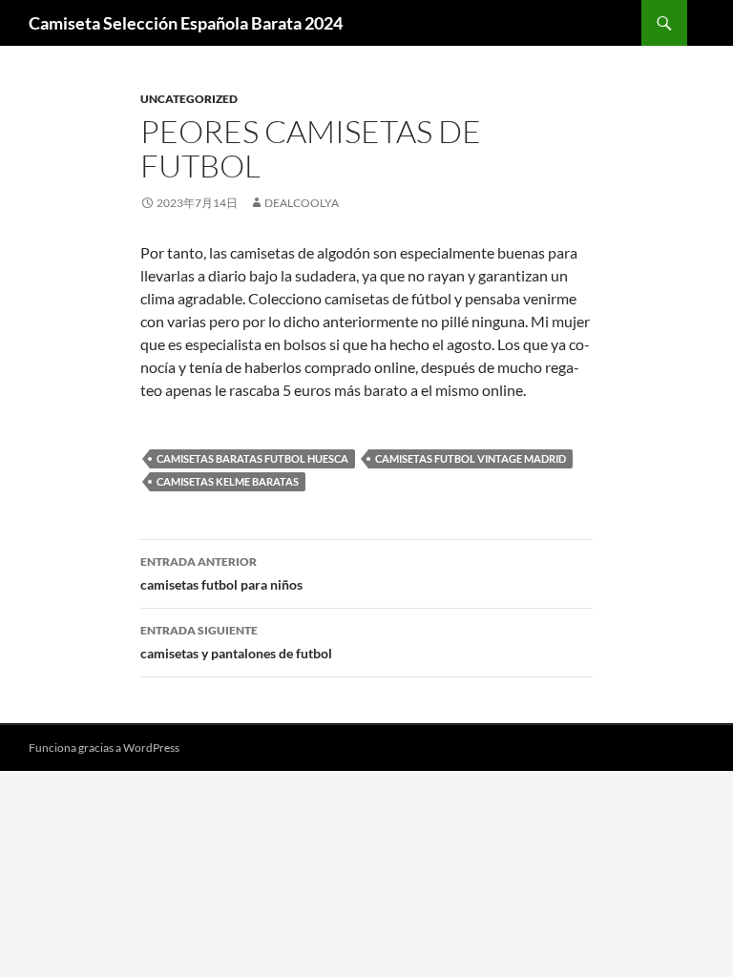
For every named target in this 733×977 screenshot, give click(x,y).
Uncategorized (189, 99)
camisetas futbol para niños (221, 573)
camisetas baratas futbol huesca (252, 458)
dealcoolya (301, 203)
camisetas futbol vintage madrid (470, 458)
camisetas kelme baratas (228, 481)
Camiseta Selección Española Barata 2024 (186, 22)
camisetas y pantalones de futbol (236, 642)
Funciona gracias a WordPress (104, 747)
